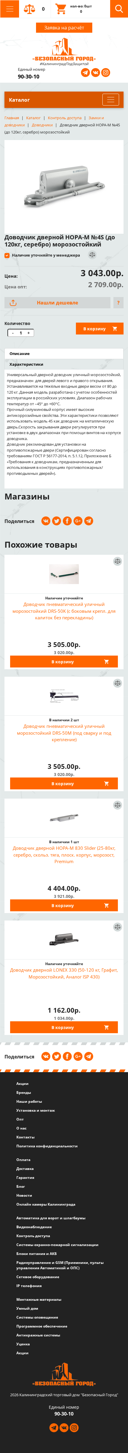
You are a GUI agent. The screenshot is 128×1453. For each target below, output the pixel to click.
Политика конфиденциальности (47, 1146)
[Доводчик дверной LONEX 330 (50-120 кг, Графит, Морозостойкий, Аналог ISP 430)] (64, 940)
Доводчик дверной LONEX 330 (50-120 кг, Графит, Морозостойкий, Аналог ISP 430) (64, 973)
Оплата (23, 1159)
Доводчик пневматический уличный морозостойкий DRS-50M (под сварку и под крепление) (64, 732)
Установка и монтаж (35, 1110)
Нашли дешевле (57, 302)
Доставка (25, 1168)
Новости (24, 1195)
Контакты (25, 1137)
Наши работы (29, 1101)
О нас (21, 1128)
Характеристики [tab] (26, 364)
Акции (22, 1083)
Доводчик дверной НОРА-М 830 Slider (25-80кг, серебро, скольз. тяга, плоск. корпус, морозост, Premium (64, 854)
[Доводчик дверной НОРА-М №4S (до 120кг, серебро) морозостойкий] (64, 184)
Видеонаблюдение (34, 1226)
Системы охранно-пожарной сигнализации (57, 1244)
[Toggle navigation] (9, 9)
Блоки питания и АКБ (36, 1253)
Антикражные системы (38, 1335)
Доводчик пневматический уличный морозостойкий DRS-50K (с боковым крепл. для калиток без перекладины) (64, 611)
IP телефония (29, 1285)
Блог (20, 1186)
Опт (20, 1119)
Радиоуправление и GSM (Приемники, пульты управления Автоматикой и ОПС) (60, 1265)
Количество (17, 323)
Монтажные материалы (38, 1299)
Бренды (23, 1092)
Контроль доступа (33, 1235)
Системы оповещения (37, 1317)
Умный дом (27, 1308)
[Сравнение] (91, 255)
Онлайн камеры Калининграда (45, 1204)
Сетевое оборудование (37, 1276)
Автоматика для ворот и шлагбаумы (50, 1217)
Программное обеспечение (41, 1326)
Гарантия (25, 1177)
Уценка (23, 1344)
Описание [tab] (20, 353)
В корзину (94, 329)
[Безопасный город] (64, 48)
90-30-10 (28, 76)
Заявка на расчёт (64, 27)
